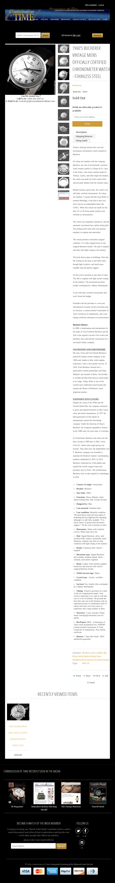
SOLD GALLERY (95, 19)
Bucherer (77, 85)
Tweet (78, 676)
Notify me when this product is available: (87, 109)
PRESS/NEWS (66, 19)
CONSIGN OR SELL (80, 19)
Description (81, 132)
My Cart (76, 35)
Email (92, 682)
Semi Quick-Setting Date (89, 656)
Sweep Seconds (94, 660)
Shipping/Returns (84, 136)
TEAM (105, 19)
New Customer (91, 5)
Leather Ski (101, 653)
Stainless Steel (79, 660)
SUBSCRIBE (54, 19)
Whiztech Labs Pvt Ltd (83, 864)
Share (88, 676)
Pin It (97, 676)
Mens (75, 656)
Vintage (105, 660)
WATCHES (44, 19)
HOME (36, 19)
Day (93, 653)
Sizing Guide (82, 140)
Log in (101, 5)
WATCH (85, 663)
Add (106, 676)
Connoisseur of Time (41, 864)
